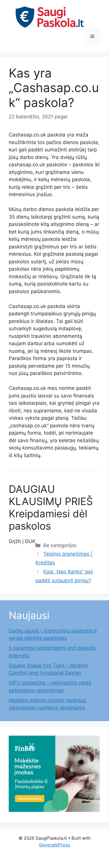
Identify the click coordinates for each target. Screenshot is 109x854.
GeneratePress (54, 845)
